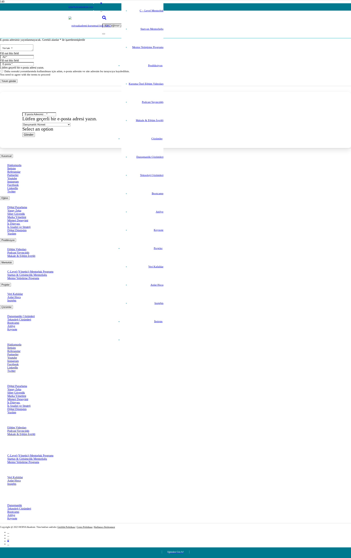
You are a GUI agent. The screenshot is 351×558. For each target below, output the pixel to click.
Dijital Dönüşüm (17, 230)
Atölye (11, 326)
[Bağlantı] (90, 25)
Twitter (11, 191)
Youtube (12, 178)
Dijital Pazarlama (17, 207)
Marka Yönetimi (16, 217)
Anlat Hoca (14, 297)
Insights (11, 300)
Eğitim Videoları (16, 249)
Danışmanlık (14, 505)
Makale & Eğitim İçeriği (21, 255)
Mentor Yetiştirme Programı (23, 278)
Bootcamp (13, 322)
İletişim (11, 168)
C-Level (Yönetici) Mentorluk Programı (30, 271)
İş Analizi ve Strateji (19, 227)
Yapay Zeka (14, 210)
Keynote (12, 329)
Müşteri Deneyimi (17, 220)
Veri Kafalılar (15, 293)
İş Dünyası (13, 223)
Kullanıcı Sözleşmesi (104, 527)
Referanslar (13, 171)
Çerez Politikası (85, 527)
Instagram (13, 181)
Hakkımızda (14, 165)
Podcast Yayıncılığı (18, 252)
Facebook (13, 184)
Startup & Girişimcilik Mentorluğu (27, 274)
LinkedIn (12, 188)
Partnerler (12, 175)
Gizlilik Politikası (66, 527)
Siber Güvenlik (16, 213)
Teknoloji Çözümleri (19, 319)
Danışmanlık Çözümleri (21, 316)
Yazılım (11, 233)
